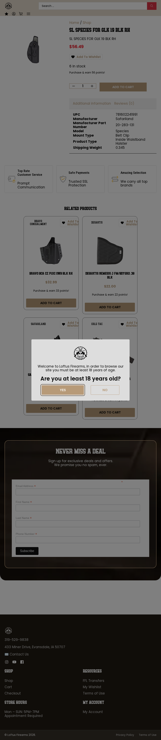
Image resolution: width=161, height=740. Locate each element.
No (105, 390)
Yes (63, 390)
